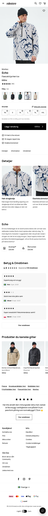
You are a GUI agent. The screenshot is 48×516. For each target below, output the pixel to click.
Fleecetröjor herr (24, 389)
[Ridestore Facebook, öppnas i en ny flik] (18, 479)
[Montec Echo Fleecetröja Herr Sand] (35, 96)
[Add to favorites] (43, 10)
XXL (43, 112)
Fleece (4, 386)
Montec (36, 389)
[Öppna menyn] (3, 3)
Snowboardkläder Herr (17, 386)
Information (15, 151)
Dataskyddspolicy (32, 436)
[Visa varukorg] (44, 3)
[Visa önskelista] (40, 3)
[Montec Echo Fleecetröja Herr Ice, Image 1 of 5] (24, 35)
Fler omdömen (24, 325)
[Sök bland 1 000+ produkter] (35, 3)
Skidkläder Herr (34, 386)
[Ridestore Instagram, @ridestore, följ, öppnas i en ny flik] (24, 479)
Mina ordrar (6, 439)
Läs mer (11, 249)
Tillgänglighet (31, 447)
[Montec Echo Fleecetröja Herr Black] (12, 96)
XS (6, 112)
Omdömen (27, 151)
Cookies (29, 439)
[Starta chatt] (43, 510)
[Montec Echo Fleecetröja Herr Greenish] (5, 96)
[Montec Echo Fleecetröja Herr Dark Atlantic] (20, 96)
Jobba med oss (7, 470)
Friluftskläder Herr (9, 389)
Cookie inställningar (33, 443)
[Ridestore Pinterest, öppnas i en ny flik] (29, 479)
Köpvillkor (29, 432)
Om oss (5, 463)
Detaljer (5, 151)
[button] (24, 511)
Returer (5, 443)
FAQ (3, 436)
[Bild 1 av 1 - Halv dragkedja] (17, 181)
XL (36, 112)
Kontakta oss (7, 432)
